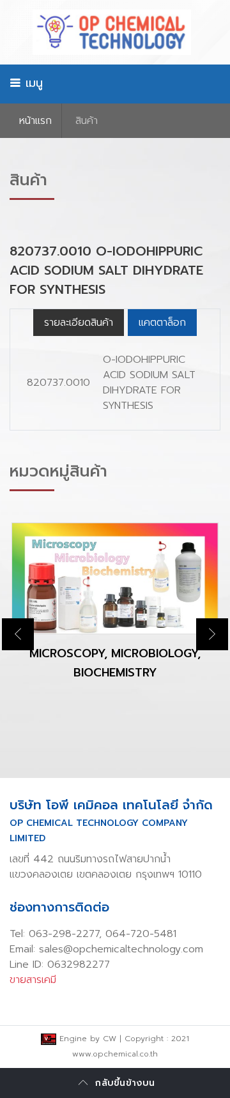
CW (109, 1038)
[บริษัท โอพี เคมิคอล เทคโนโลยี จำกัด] (115, 32)
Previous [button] (18, 634)
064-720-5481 (140, 934)
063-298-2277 (64, 934)
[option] (115, 611)
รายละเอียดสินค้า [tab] (78, 322)
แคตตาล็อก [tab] (162, 322)
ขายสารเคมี (33, 979)
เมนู (32, 83)
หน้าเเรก (35, 120)
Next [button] (212, 634)
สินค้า (86, 120)
